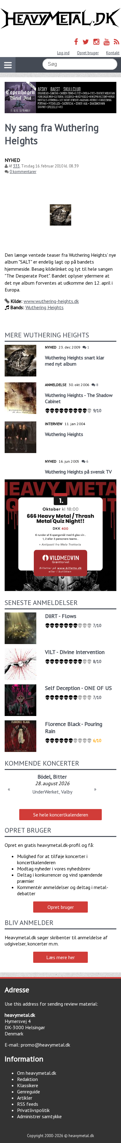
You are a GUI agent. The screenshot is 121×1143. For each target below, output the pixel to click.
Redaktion (27, 1079)
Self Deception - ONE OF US (78, 688)
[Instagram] (96, 41)
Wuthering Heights (44, 307)
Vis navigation (8, 65)
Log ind (63, 53)
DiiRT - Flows (60, 616)
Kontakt (112, 53)
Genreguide (28, 1091)
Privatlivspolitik (33, 1110)
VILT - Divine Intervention (75, 652)
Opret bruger (88, 53)
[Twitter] (86, 41)
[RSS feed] (116, 41)
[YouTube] (107, 41)
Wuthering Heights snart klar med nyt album (74, 360)
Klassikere (27, 1085)
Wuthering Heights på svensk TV (78, 472)
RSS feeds (27, 1104)
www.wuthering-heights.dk (51, 301)
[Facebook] (76, 41)
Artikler (24, 1098)
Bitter (60, 776)
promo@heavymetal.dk (45, 1045)
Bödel (44, 776)
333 (16, 166)
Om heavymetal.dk (36, 1073)
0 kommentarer (23, 171)
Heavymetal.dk (60, 19)
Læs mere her (60, 957)
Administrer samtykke (39, 1116)
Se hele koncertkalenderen (60, 815)
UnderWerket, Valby (52, 792)
